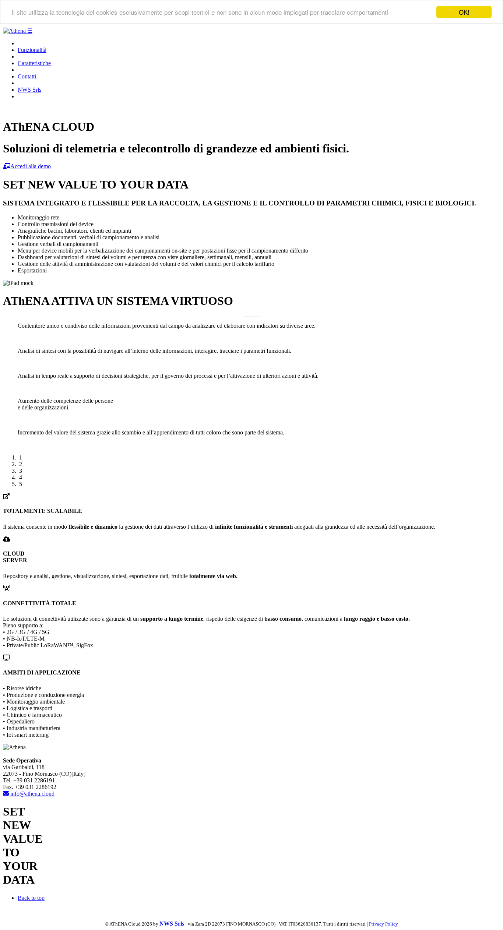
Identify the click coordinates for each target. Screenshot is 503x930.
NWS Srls (29, 90)
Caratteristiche (34, 63)
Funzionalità (32, 50)
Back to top (31, 898)
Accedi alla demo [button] (30, 166)
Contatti (27, 76)
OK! (464, 12)
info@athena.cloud (31, 793)
